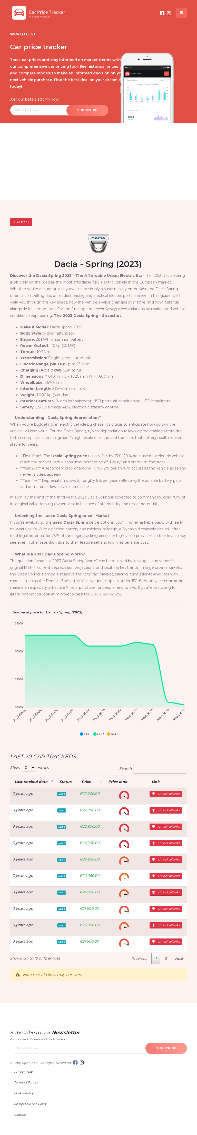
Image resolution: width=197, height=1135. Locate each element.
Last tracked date (31, 781)
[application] (98, 673)
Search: (125, 768)
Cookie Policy (23, 1093)
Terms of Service (26, 1082)
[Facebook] (162, 13)
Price (86, 781)
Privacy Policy (24, 1071)
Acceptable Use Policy (30, 1104)
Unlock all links (168, 794)
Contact (20, 1115)
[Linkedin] (169, 13)
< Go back (21, 222)
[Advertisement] (98, 162)
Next (179, 958)
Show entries (29, 767)
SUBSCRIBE (87, 110)
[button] (85, 734)
